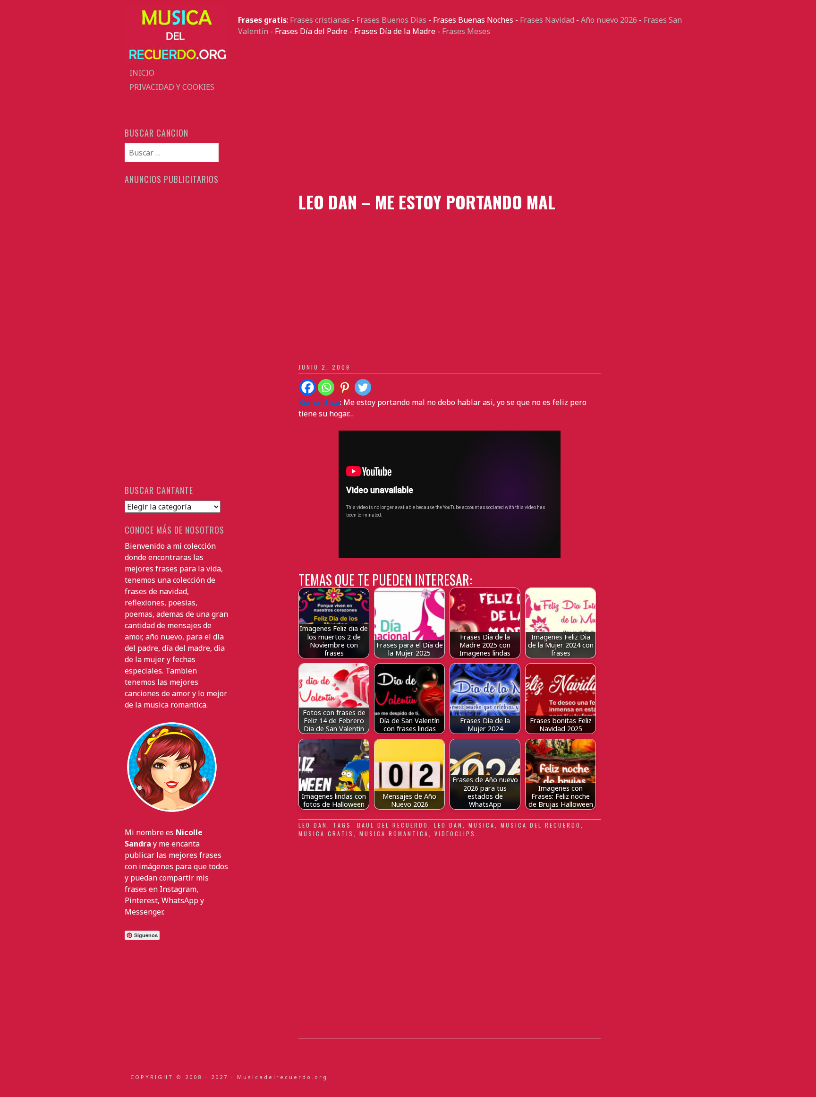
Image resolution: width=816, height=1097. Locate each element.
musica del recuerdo (541, 825)
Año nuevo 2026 (609, 20)
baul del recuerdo (392, 825)
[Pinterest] (344, 387)
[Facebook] (307, 387)
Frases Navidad (547, 20)
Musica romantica (394, 833)
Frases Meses (466, 31)
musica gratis (326, 833)
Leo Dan (312, 825)
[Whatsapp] (326, 387)
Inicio (141, 73)
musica (481, 825)
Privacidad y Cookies (171, 87)
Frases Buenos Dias (391, 20)
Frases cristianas (320, 20)
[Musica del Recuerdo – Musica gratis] (177, 60)
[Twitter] (363, 387)
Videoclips (455, 833)
